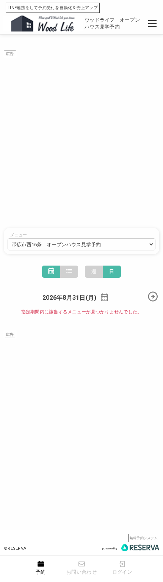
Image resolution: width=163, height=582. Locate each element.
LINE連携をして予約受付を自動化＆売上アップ (53, 7)
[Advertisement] (81, 138)
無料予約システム (144, 538)
